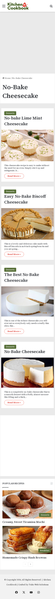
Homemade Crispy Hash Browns (24, 557)
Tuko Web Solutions (39, 584)
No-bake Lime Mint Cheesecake (23, 121)
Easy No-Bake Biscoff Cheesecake (25, 199)
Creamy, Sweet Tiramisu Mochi (23, 522)
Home (7, 78)
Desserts (10, 113)
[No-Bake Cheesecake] (27, 373)
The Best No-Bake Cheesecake (21, 277)
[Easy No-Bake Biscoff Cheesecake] (27, 224)
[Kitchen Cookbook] (18, 6)
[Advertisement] (27, 43)
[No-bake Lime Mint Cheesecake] (27, 145)
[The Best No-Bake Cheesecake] (27, 301)
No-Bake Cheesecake (24, 351)
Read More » (14, 175)
